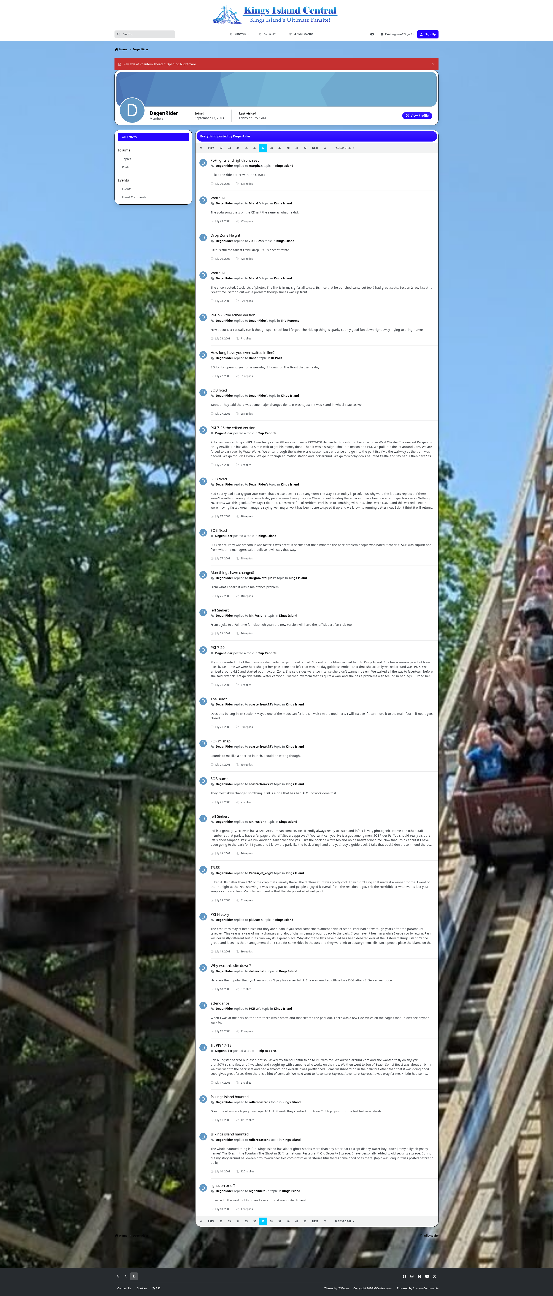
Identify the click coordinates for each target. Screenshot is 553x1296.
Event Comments (134, 197)
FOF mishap (220, 741)
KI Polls (276, 358)
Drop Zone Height (225, 235)
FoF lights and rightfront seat (235, 160)
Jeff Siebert (220, 610)
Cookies (142, 1288)
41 (296, 148)
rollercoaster (258, 1102)
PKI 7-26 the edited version (233, 314)
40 (288, 148)
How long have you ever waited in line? (243, 352)
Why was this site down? (231, 965)
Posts (126, 167)
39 (279, 148)
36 (254, 148)
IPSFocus (343, 1288)
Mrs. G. (254, 203)
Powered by (418, 1288)
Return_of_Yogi (260, 873)
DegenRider (224, 166)
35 (246, 148)
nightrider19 (258, 1191)
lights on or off (223, 1185)
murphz (255, 166)
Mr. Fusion (256, 615)
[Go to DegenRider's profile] (203, 163)
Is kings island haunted (230, 1096)
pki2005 (255, 920)
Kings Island (284, 166)
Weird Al (218, 197)
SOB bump (220, 778)
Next (315, 148)
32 (221, 148)
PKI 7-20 (218, 647)
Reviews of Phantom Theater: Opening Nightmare (160, 64)
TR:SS (215, 867)
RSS (157, 1288)
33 (229, 148)
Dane (252, 358)
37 (263, 148)
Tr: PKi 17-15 (221, 1045)
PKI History (220, 914)
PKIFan (254, 1008)
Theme (328, 1288)
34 (238, 148)
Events (127, 189)
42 (305, 148)
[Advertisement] (276, 1254)
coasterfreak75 (260, 704)
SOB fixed (219, 390)
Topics (126, 159)
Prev (211, 148)
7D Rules (255, 241)
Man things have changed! (232, 572)
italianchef (256, 971)
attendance (220, 1003)
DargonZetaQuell (261, 578)
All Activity (129, 137)
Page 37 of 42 (343, 148)
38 (271, 148)
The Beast (219, 698)
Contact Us (124, 1288)
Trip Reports (290, 320)
